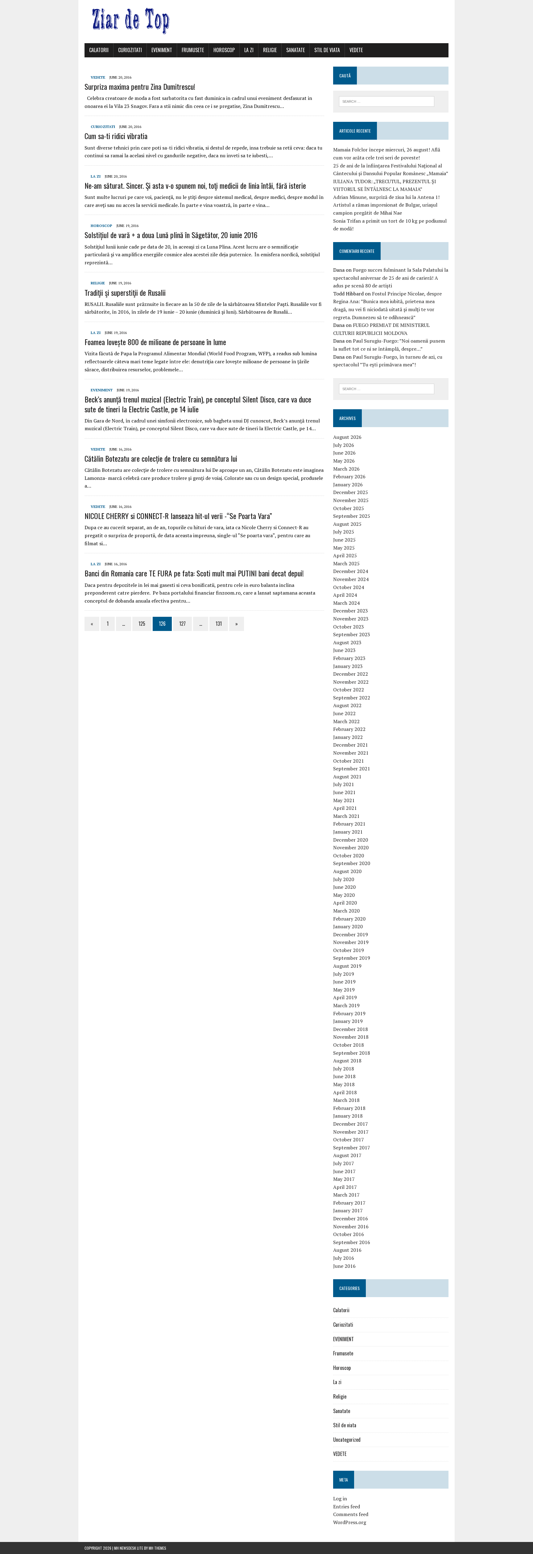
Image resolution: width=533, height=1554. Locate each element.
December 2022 (350, 673)
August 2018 (347, 1060)
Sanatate (295, 50)
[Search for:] (386, 100)
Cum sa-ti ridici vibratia (116, 135)
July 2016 (343, 1258)
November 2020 (351, 847)
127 (182, 623)
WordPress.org (349, 1522)
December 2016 (350, 1218)
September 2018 (351, 1052)
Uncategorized (347, 1439)
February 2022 (349, 729)
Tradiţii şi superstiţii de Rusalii (125, 292)
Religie (270, 50)
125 (141, 623)
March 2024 (346, 603)
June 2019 (344, 981)
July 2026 (343, 445)
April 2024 (345, 595)
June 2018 (344, 1076)
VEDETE (356, 50)
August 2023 (347, 642)
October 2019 (348, 950)
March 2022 (346, 721)
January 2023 (348, 666)
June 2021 (344, 792)
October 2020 (348, 855)
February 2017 (349, 1202)
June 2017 (344, 1171)
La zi (249, 50)
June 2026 (344, 452)
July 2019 (343, 974)
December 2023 (350, 610)
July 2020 (343, 879)
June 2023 (344, 650)
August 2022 (347, 705)
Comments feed (350, 1514)
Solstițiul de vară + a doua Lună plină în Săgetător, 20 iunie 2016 (171, 234)
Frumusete (193, 50)
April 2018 (345, 1092)
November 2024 (351, 579)
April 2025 (345, 555)
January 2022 (348, 737)
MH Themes (157, 1548)
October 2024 (348, 587)
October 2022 (348, 689)
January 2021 (348, 831)
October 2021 (348, 760)
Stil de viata (327, 50)
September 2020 (351, 863)
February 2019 (349, 1013)
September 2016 (351, 1242)
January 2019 (348, 1021)
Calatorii (99, 50)
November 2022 (351, 681)
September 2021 (351, 768)
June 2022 (344, 713)
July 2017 (343, 1163)
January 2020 (348, 926)
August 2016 (347, 1250)
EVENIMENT (161, 50)
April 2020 (345, 902)
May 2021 (344, 800)
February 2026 (349, 476)
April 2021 (345, 808)
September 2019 (351, 957)
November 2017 (351, 1131)
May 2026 (344, 460)
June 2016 (344, 1266)
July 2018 (343, 1068)
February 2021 (349, 823)
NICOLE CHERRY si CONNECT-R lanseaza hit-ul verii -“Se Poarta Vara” (178, 515)
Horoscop (224, 50)
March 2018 (346, 1100)
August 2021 (347, 776)
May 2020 (344, 895)
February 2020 (349, 918)
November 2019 (351, 942)
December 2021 (350, 744)
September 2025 (351, 516)
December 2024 (350, 571)
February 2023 (349, 658)
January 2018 (348, 1115)
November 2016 (351, 1226)
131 (219, 623)
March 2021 (346, 816)
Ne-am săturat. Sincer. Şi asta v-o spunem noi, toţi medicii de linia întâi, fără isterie (195, 185)
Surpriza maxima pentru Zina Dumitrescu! (140, 86)
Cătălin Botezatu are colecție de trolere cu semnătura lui (161, 458)
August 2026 (347, 437)
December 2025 (350, 492)
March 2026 (346, 468)
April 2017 (345, 1187)
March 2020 (346, 910)
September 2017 (351, 1147)
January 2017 (348, 1210)
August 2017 (347, 1155)
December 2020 (350, 839)
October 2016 (348, 1234)
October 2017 (348, 1139)
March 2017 (346, 1194)
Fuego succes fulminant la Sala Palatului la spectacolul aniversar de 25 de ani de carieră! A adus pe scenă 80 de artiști (390, 277)
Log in (340, 1498)
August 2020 (347, 871)
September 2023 (351, 634)
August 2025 (347, 524)
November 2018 (351, 1036)
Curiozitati (130, 50)
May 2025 (344, 547)
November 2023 (351, 618)
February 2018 (349, 1108)
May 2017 (344, 1179)
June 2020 (344, 887)
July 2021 (343, 784)
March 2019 (346, 1005)
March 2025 (346, 563)
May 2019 (344, 989)
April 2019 (345, 997)
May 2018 (344, 1084)
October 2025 (348, 508)
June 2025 (344, 539)
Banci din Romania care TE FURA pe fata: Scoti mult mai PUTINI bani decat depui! (194, 573)
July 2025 (343, 531)
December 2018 (350, 1029)
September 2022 (351, 697)
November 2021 (351, 752)
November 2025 (351, 500)
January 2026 (348, 484)
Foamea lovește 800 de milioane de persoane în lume (155, 341)
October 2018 (348, 1044)
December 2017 (350, 1123)
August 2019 (347, 965)
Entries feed (346, 1506)
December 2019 (350, 934)
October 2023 (348, 626)
